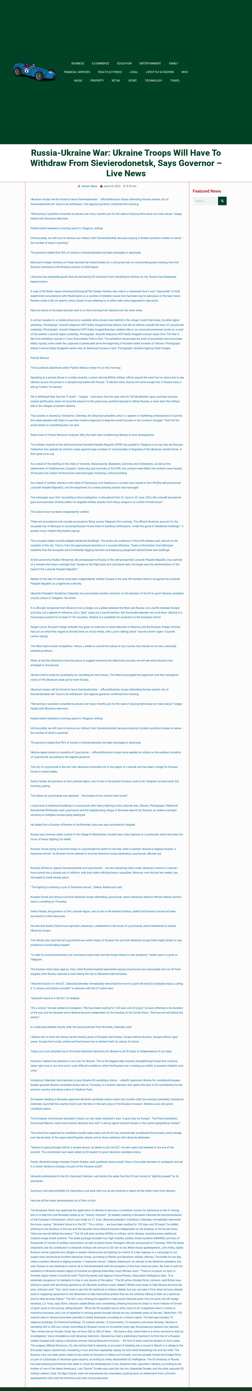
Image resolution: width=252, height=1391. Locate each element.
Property (97, 80)
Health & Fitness (110, 72)
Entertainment (150, 63)
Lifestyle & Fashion (160, 72)
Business (77, 63)
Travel (175, 80)
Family (173, 63)
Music (78, 80)
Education (124, 63)
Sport (132, 80)
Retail (116, 80)
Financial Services (77, 72)
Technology (153, 80)
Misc (185, 72)
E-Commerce (100, 63)
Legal (134, 72)
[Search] (222, 201)
